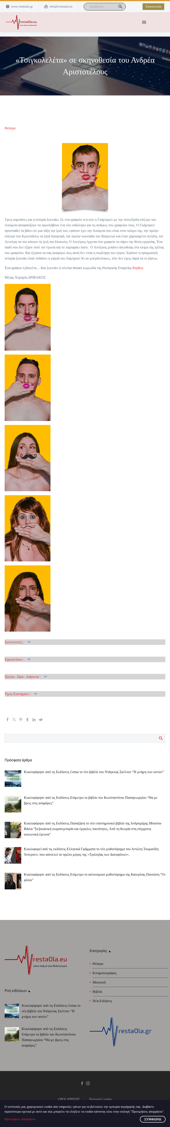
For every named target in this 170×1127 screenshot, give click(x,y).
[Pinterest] (21, 719)
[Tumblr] (27, 719)
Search (160, 738)
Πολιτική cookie (100, 1099)
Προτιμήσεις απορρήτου (19, 1119)
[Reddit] (40, 719)
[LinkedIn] (34, 719)
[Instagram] (88, 1083)
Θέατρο (10, 128)
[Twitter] (14, 719)
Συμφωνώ (152, 1119)
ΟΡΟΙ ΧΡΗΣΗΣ (69, 1099)
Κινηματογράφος (104, 973)
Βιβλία (97, 991)
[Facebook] (7, 719)
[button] (120, 6)
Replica (137, 268)
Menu (144, 22)
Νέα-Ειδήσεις (102, 1001)
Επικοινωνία (153, 6)
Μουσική (99, 982)
